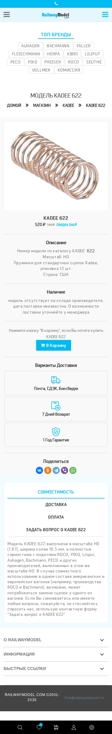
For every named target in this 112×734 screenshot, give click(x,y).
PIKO (33, 62)
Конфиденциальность (85, 697)
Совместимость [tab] (56, 492)
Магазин (42, 105)
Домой (14, 105)
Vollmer (41, 70)
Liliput (92, 53)
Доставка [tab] (56, 504)
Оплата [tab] (56, 517)
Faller (84, 45)
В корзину (55, 345)
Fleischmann (26, 53)
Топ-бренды (56, 34)
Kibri (72, 53)
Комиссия (69, 70)
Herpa (53, 53)
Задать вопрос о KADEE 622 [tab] (56, 529)
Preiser (53, 62)
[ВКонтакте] (39, 470)
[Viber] (64, 470)
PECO (15, 62)
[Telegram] (56, 470)
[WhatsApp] (72, 470)
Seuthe (94, 62)
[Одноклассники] (47, 470)
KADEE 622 (95, 105)
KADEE (68, 105)
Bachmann (58, 45)
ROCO (73, 62)
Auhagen (30, 45)
